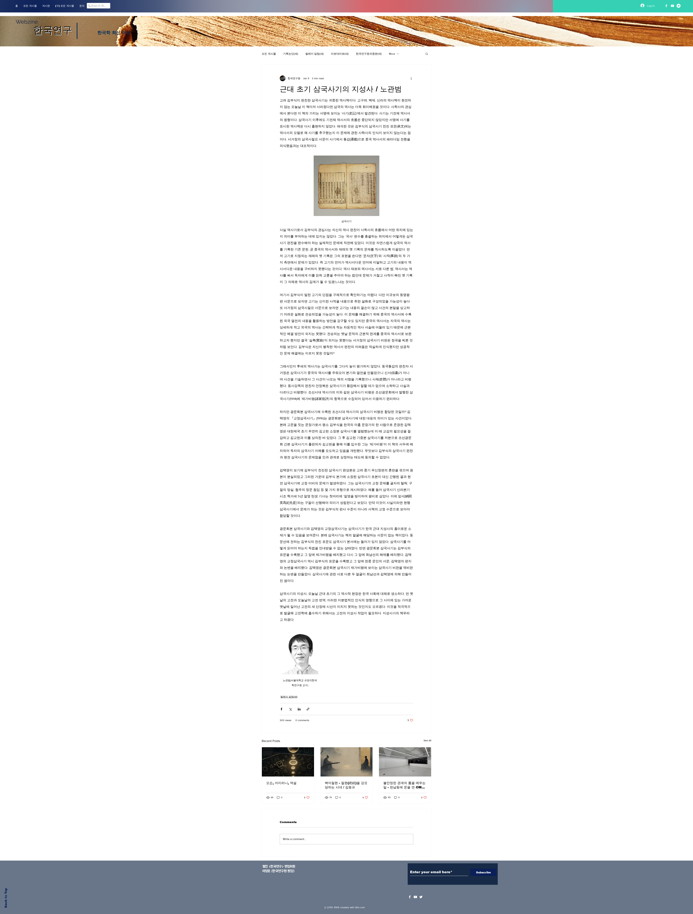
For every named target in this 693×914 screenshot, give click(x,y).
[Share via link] (308, 709)
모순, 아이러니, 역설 (281, 783)
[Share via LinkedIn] (299, 709)
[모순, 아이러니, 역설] (288, 761)
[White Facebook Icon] (410, 897)
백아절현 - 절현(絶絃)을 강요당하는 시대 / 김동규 (346, 785)
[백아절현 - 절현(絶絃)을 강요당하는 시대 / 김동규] (347, 761)
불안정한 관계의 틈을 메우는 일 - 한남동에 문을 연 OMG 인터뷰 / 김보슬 (404, 785)
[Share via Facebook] (281, 709)
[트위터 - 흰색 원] (679, 6)
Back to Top (6, 898)
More (392, 53)
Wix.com (360, 907)
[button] (426, 53)
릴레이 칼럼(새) (314, 53)
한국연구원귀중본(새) (369, 53)
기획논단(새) (290, 53)
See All (427, 740)
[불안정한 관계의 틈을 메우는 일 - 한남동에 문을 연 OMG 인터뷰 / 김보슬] (405, 761)
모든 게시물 (269, 53)
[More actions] (411, 78)
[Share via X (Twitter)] (290, 709)
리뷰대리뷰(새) (340, 53)
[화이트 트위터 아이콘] (421, 897)
